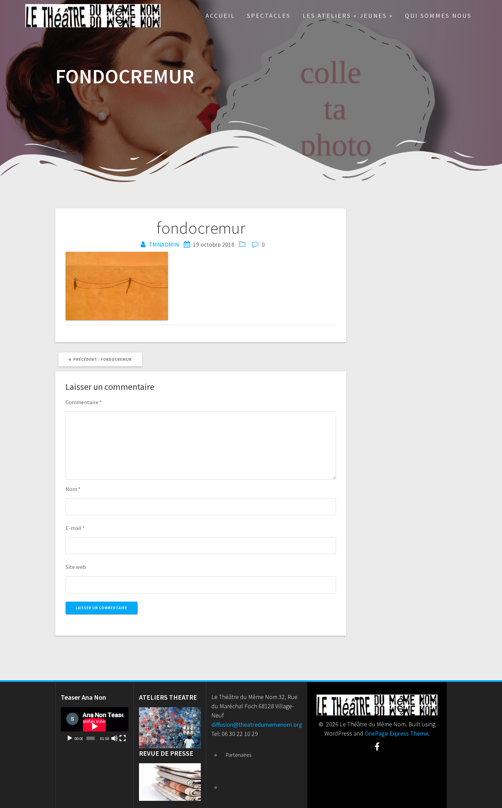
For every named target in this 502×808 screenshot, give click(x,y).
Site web (76, 566)
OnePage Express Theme (396, 733)
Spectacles (269, 15)
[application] (94, 726)
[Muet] (114, 738)
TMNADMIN (164, 244)
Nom (73, 488)
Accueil (220, 15)
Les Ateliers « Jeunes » (348, 15)
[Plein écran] (122, 738)
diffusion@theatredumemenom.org (256, 724)
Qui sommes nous (438, 15)
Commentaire (84, 402)
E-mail (75, 527)
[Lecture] (69, 738)
